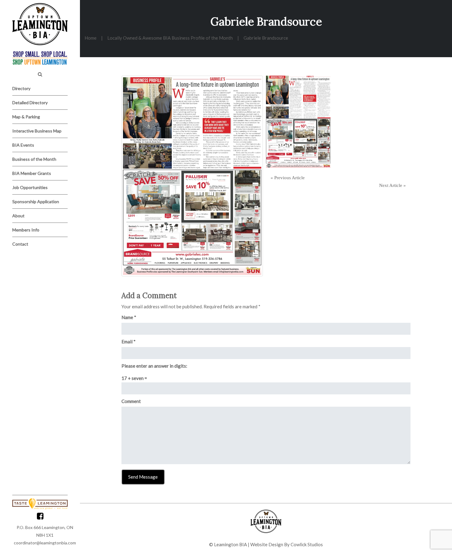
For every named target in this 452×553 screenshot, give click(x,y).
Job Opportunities (30, 187)
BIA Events (23, 145)
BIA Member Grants (31, 173)
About (18, 215)
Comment (131, 401)
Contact (20, 244)
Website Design (266, 544)
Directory (21, 88)
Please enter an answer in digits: (154, 366)
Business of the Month (34, 159)
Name (128, 317)
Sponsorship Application (35, 201)
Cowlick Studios (307, 544)
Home (91, 38)
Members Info (25, 229)
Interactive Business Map (36, 130)
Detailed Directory (30, 102)
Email (128, 341)
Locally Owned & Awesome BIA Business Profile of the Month (170, 38)
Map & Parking (26, 116)
